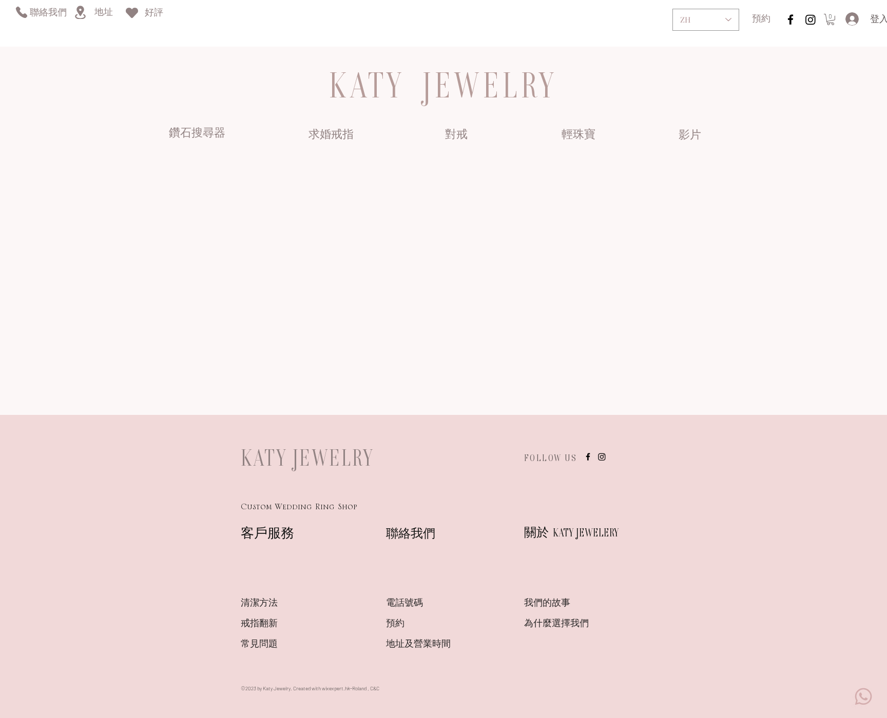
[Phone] (21, 12)
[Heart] (132, 12)
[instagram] (790, 19)
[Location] (80, 12)
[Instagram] (810, 19)
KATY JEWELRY (307, 457)
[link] (830, 19)
